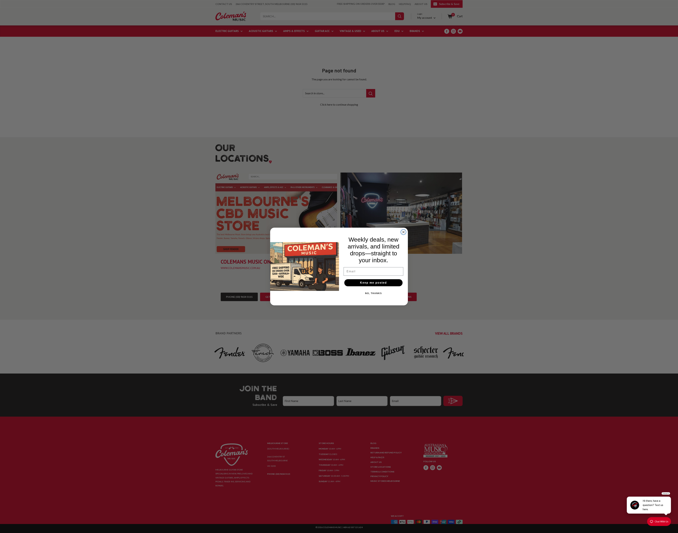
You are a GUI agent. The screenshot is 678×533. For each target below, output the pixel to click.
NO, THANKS (373, 293)
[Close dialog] (403, 232)
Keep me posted (373, 282)
